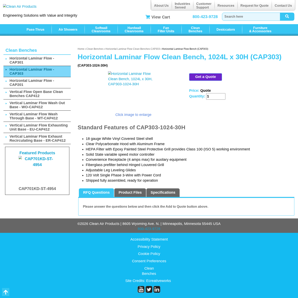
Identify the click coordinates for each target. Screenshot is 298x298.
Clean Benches (195, 29)
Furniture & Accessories (260, 29)
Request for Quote (254, 5)
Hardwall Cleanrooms (134, 29)
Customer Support (203, 5)
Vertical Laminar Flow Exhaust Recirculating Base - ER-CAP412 (38, 138)
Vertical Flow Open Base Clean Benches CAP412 (36, 94)
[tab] (96, 192)
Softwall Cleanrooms (101, 29)
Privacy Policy (149, 247)
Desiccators (226, 29)
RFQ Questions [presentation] (96, 192)
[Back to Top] (5, 292)
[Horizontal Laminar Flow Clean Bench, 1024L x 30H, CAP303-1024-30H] (133, 91)
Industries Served (182, 5)
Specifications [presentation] (163, 192)
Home (81, 49)
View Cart (160, 17)
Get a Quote (205, 77)
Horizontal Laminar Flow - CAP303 (32, 71)
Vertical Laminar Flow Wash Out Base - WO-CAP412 (37, 105)
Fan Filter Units (166, 29)
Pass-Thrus (35, 29)
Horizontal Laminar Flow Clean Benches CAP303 (132, 49)
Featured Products (37, 153)
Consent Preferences (149, 261)
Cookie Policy (149, 254)
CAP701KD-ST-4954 (37, 188)
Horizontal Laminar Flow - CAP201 (32, 83)
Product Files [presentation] (130, 192)
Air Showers (68, 29)
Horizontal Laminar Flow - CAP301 (32, 60)
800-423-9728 (205, 16)
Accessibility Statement (149, 239)
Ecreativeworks (158, 281)
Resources (226, 5)
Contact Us (283, 5)
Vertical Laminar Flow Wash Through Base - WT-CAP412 (34, 116)
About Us (161, 5)
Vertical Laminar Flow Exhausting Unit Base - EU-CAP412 (39, 127)
